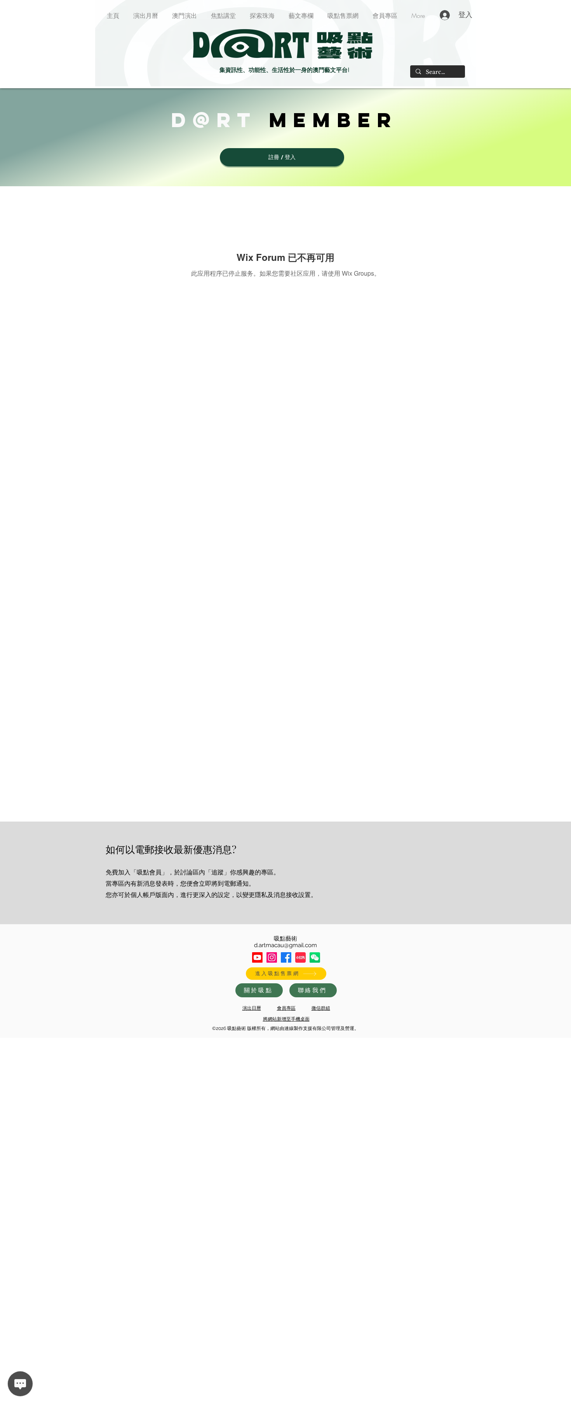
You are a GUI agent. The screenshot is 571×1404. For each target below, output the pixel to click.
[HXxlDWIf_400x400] (315, 957)
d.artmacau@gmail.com (285, 945)
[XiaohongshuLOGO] (300, 957)
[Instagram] (271, 957)
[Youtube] (257, 957)
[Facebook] (286, 957)
